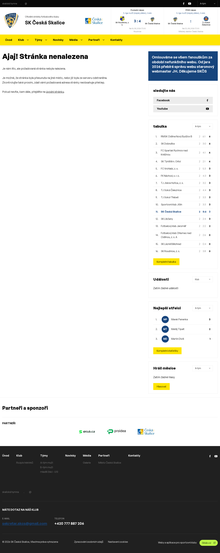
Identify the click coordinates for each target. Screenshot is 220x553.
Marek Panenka (179, 319)
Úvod (8, 39)
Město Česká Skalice (109, 462)
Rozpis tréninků (24, 462)
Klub (21, 39)
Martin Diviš (177, 338)
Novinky (58, 39)
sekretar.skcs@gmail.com (24, 523)
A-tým (203, 3)
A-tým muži (46, 462)
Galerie (87, 462)
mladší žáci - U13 (49, 471)
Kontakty (116, 39)
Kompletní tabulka (166, 261)
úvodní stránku (55, 91)
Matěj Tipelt (177, 329)
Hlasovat (161, 386)
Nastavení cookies (118, 541)
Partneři (94, 39)
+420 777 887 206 (69, 523)
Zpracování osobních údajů (88, 541)
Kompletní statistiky (167, 350)
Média (73, 39)
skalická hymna (9, 3)
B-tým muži (46, 467)
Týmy (38, 39)
